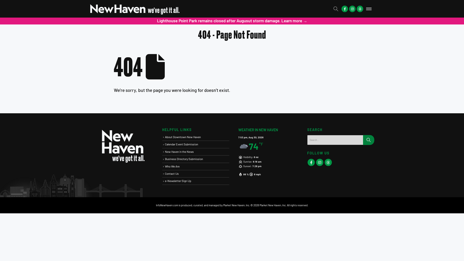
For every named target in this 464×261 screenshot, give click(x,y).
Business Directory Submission (184, 159)
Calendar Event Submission (181, 144)
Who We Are (172, 166)
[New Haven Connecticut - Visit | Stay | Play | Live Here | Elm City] (135, 9)
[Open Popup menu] (369, 9)
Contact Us (172, 173)
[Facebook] (344, 9)
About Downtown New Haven (183, 137)
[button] (336, 8)
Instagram (319, 162)
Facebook (311, 162)
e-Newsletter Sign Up (178, 181)
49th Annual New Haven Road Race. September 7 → (254, 20)
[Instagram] (352, 9)
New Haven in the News (179, 151)
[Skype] (360, 9)
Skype (328, 162)
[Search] (368, 140)
